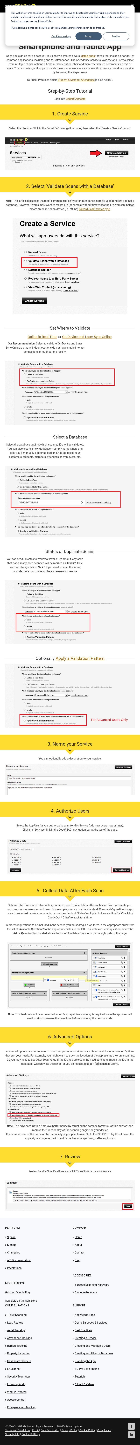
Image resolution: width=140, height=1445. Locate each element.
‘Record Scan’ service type (94, 209)
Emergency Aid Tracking (21, 1407)
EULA (35, 1430)
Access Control (16, 1399)
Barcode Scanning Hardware (92, 1284)
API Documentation (19, 1260)
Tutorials (80, 1376)
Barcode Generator (86, 1292)
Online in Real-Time (42, 337)
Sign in (11, 1237)
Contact (79, 1252)
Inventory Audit (16, 1384)
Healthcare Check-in (19, 1361)
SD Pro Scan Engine (87, 1368)
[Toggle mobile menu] (133, 5)
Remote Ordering (17, 1345)
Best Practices (83, 1330)
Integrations (14, 1268)
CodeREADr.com (76, 99)
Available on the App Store (21, 1300)
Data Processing (50, 1430)
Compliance (104, 1430)
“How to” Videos (84, 1384)
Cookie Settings (31, 1434)
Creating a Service (85, 1338)
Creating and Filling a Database (94, 1353)
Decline (116, 36)
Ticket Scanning (17, 1315)
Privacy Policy (69, 1430)
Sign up (11, 1244)
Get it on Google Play (17, 1292)
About (78, 1244)
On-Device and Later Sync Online (87, 337)
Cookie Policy (87, 1430)
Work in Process (16, 1392)
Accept (89, 36)
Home (78, 1237)
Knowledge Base (85, 1315)
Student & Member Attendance (76, 80)
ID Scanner (13, 1368)
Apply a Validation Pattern (80, 658)
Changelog (13, 1252)
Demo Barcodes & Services (91, 1322)
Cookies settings (61, 36)
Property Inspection (18, 1353)
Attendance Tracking (19, 1338)
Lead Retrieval (15, 1322)
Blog (77, 1260)
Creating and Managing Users (92, 1345)
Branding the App (85, 1361)
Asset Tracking (16, 1330)
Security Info (12, 1434)
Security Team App (18, 1376)
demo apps (88, 56)
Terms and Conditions (17, 1430)
